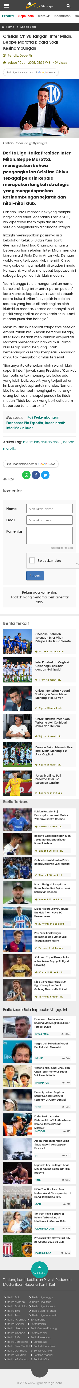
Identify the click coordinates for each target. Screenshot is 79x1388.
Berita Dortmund (17, 1350)
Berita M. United (16, 1319)
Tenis (38, 1107)
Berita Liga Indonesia (44, 1315)
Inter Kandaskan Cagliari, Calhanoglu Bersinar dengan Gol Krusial (52, 665)
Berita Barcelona (17, 1342)
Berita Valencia (43, 1350)
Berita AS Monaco (18, 1359)
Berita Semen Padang (44, 1328)
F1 (36, 1155)
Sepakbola (26, 16)
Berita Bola (13, 1297)
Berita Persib (38, 1319)
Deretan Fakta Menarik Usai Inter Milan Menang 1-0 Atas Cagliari (53, 750)
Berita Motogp (16, 1302)
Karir (52, 1284)
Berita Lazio (40, 1342)
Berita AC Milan (16, 1355)
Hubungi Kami (35, 1284)
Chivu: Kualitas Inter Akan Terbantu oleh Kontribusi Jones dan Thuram (52, 722)
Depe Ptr (26, 55)
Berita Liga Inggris (42, 1297)
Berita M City (41, 1359)
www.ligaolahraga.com (45, 1383)
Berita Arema (39, 1333)
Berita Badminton (17, 1306)
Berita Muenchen (44, 1346)
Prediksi (8, 16)
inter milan (31, 441)
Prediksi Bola (43, 1253)
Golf (38, 1204)
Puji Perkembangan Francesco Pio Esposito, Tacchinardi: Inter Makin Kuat (35, 422)
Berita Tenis (13, 1315)
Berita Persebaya (41, 1337)
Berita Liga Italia (41, 1302)
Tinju (38, 1180)
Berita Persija (38, 1324)
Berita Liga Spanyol (43, 1306)
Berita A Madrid (43, 1355)
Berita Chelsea (16, 1333)
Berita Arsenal (15, 1324)
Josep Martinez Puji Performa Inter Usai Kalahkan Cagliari (48, 779)
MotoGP (44, 16)
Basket (39, 1058)
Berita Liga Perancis (44, 1311)
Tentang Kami (14, 1279)
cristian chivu (51, 441)
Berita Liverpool (16, 1328)
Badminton (62, 16)
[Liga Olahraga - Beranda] (39, 5)
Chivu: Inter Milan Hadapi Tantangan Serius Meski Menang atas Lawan (52, 694)
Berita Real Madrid (18, 1346)
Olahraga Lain (44, 1228)
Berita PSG (13, 1337)
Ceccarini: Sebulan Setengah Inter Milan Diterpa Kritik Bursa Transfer (53, 637)
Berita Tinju (13, 1311)
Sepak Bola (42, 1034)
